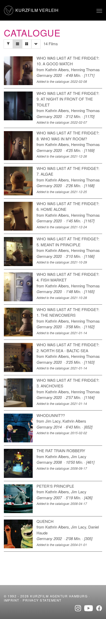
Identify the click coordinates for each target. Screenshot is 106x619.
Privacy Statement (42, 600)
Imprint (11, 600)
